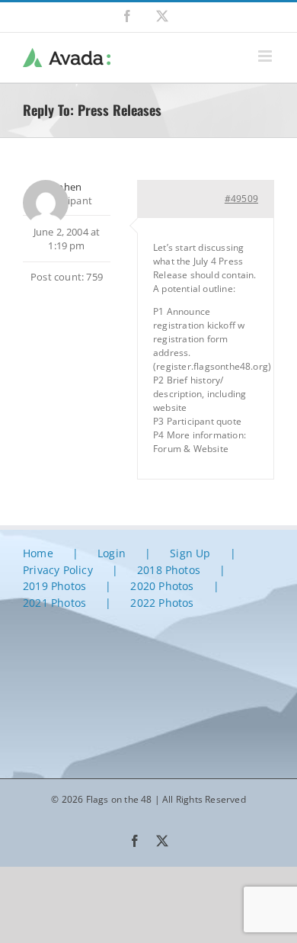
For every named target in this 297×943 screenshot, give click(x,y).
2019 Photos (54, 586)
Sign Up (190, 553)
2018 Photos (168, 570)
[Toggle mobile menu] (266, 56)
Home (38, 553)
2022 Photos (161, 602)
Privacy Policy (58, 570)
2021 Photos (54, 602)
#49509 (241, 198)
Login (111, 553)
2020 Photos (161, 586)
